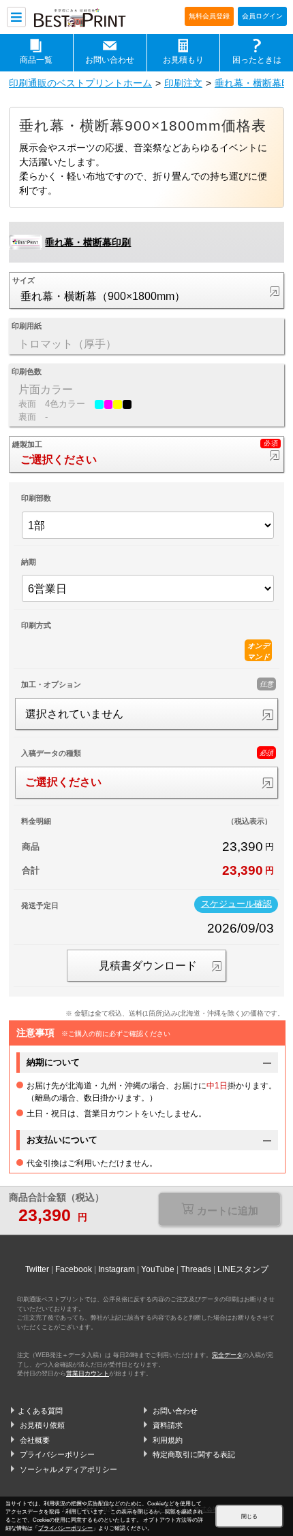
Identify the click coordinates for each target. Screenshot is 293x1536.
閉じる (249, 1517)
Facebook (73, 1269)
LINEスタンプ (242, 1269)
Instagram (116, 1269)
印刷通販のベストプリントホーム (80, 83)
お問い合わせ (109, 59)
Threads (196, 1269)
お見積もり (183, 59)
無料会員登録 (209, 16)
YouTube (157, 1269)
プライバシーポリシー (57, 1454)
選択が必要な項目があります (219, 1210)
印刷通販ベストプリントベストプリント (88, 17)
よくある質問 (40, 1411)
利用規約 (168, 1440)
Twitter (37, 1269)
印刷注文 (183, 83)
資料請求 (168, 1425)
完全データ (227, 1355)
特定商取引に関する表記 (194, 1454)
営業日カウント (87, 1373)
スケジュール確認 (236, 904)
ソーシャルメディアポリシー (68, 1469)
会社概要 (35, 1440)
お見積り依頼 (42, 1425)
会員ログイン (262, 16)
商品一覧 (36, 59)
